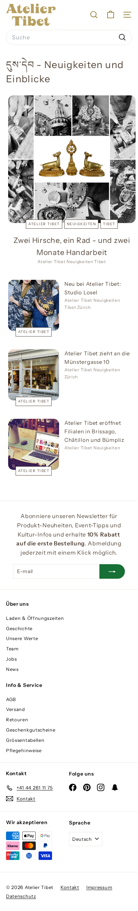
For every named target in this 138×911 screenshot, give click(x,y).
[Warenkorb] (110, 14)
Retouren (17, 719)
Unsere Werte (22, 638)
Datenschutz (21, 896)
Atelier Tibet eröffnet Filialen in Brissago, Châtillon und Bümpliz (94, 431)
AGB (11, 699)
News (12, 669)
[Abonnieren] (112, 571)
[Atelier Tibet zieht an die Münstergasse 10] (33, 374)
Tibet (109, 224)
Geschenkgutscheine (31, 730)
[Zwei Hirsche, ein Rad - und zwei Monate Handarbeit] (72, 159)
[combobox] (69, 37)
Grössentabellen (25, 740)
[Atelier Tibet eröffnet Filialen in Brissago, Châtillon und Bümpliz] (33, 444)
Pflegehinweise (24, 750)
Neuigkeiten (81, 224)
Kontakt (70, 887)
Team (12, 648)
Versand (15, 709)
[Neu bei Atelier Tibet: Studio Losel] (33, 305)
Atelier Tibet (44, 224)
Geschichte (19, 628)
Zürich (84, 307)
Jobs (11, 659)
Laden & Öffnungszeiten (35, 618)
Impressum (99, 887)
